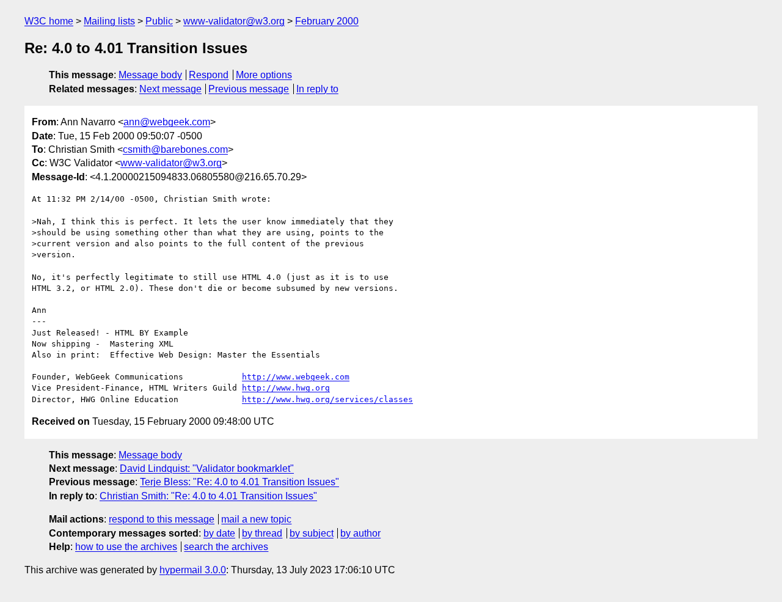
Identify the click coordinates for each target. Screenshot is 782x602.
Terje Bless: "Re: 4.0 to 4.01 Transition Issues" (239, 482)
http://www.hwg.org (286, 387)
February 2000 (327, 21)
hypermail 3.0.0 (192, 570)
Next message (170, 89)
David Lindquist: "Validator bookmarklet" (207, 468)
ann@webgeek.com (166, 122)
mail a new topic (256, 519)
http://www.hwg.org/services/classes (327, 399)
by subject (312, 533)
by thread (262, 533)
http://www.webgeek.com (295, 376)
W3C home (48, 21)
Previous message (248, 89)
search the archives (226, 546)
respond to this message (161, 519)
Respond (208, 75)
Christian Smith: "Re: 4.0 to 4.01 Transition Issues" (208, 496)
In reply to (317, 89)
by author (360, 533)
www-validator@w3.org (234, 21)
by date (219, 533)
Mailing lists (109, 21)
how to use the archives (126, 546)
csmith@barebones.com (175, 149)
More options (264, 75)
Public (159, 21)
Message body (150, 75)
